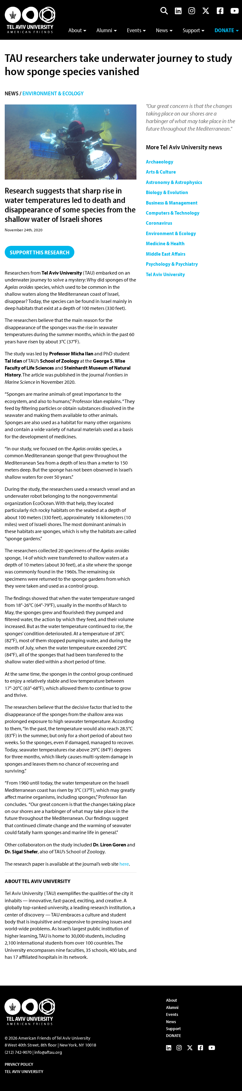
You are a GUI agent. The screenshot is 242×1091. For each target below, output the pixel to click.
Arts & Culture (161, 172)
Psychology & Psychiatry (172, 264)
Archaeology (159, 161)
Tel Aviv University (165, 274)
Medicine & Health (165, 243)
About (75, 30)
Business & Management (172, 202)
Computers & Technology (172, 213)
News (162, 30)
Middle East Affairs (165, 254)
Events (134, 30)
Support (191, 30)
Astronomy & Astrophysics (174, 182)
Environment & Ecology (53, 93)
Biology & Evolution (167, 192)
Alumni (104, 30)
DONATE (173, 1035)
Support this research (39, 252)
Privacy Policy (19, 1064)
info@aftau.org (48, 1052)
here (124, 864)
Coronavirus (159, 223)
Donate (224, 30)
